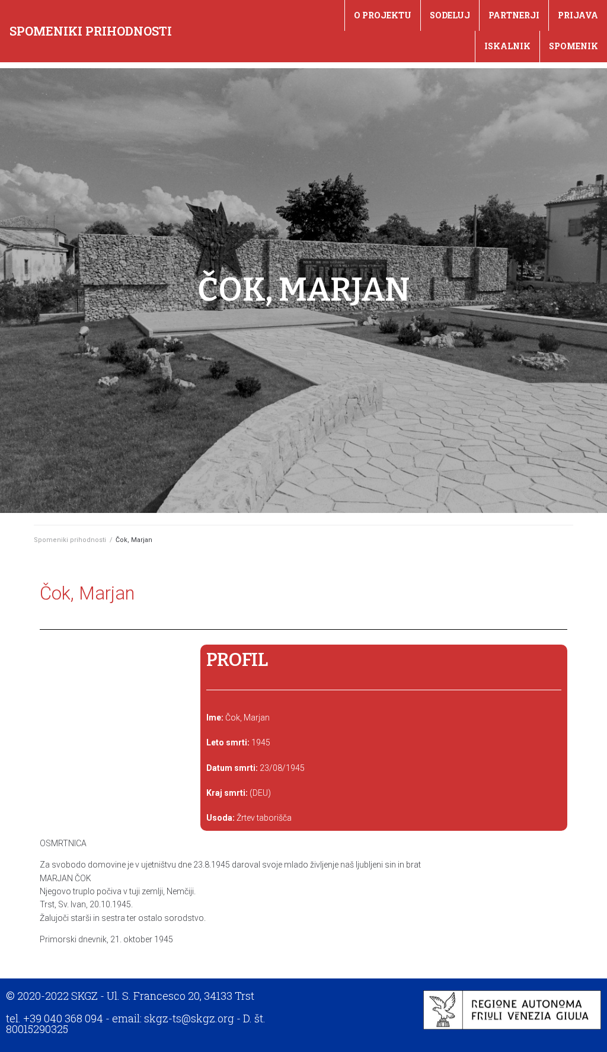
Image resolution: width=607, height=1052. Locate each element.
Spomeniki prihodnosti (90, 31)
